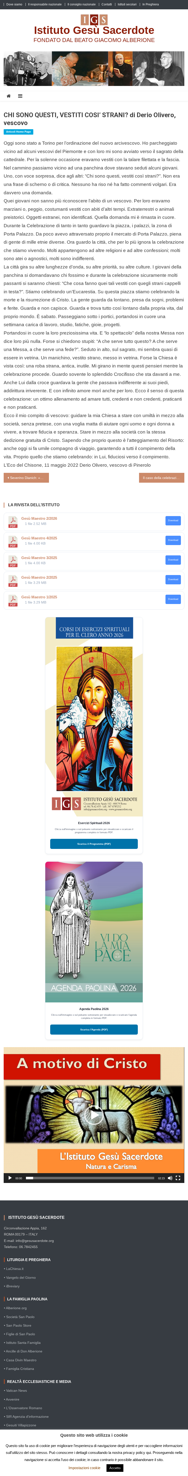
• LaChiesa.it (14, 1269)
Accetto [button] (114, 1468)
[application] (94, 1115)
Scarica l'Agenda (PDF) (94, 1029)
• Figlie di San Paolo (19, 1334)
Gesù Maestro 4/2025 (39, 538)
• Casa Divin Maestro (20, 1360)
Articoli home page (18, 131)
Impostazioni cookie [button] (84, 1468)
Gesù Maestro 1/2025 (39, 597)
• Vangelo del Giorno (20, 1277)
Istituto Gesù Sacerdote (94, 30)
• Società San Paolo (19, 1317)
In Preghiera (150, 4)
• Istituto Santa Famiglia (22, 1343)
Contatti (107, 4)
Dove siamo (14, 4)
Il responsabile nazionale (45, 4)
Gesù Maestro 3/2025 (39, 558)
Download (173, 520)
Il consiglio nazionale (82, 4)
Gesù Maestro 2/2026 (39, 518)
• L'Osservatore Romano (23, 1408)
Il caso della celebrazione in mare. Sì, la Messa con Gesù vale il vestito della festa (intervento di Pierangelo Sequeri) (163, 478)
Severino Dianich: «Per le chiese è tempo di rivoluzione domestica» (29, 478)
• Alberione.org (15, 1308)
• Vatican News (15, 1390)
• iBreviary (12, 1286)
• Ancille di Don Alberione (23, 1351)
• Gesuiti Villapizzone (20, 1425)
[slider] (90, 1178)
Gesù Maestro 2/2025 (39, 577)
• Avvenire (11, 1399)
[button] (94, 1115)
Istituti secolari (127, 4)
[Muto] (170, 1178)
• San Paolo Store (17, 1325)
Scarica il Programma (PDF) (94, 844)
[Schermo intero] (178, 1178)
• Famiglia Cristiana (19, 1369)
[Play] (10, 1178)
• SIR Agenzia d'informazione (26, 1417)
